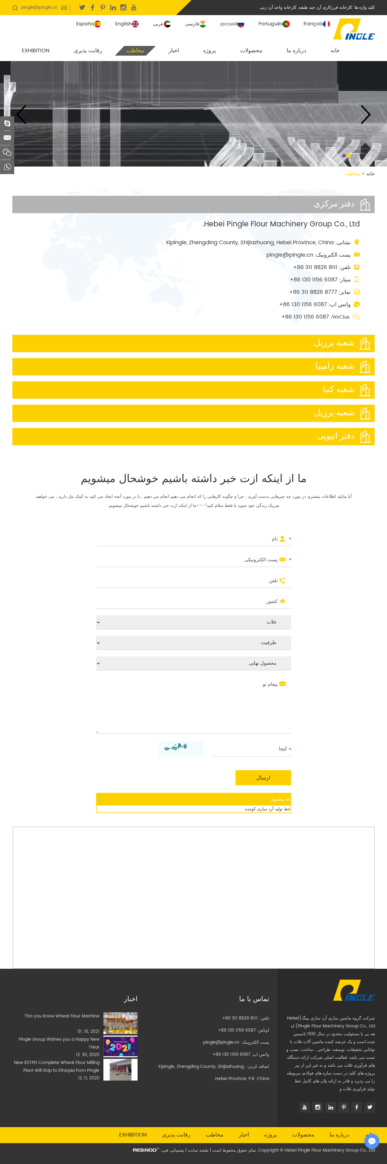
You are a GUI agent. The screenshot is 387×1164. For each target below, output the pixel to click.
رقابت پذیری (88, 50)
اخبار (173, 50)
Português (271, 24)
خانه (335, 50)
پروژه (209, 50)
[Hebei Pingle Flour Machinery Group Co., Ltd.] (354, 28)
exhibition (36, 50)
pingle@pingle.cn (39, 7)
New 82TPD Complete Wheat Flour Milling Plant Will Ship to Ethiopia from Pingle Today (56, 1067)
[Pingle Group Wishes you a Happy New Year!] (120, 1046)
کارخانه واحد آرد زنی (278, 7)
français (313, 24)
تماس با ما (254, 999)
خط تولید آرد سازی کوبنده (268, 809)
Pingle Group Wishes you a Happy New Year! (59, 1043)
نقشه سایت (198, 1150)
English (123, 24)
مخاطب (135, 50)
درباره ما (296, 50)
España (85, 24)
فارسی (192, 24)
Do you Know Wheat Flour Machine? (61, 1016)
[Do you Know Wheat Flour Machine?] (120, 1023)
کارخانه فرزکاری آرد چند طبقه (325, 7)
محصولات (251, 50)
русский (228, 24)
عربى (158, 24)
